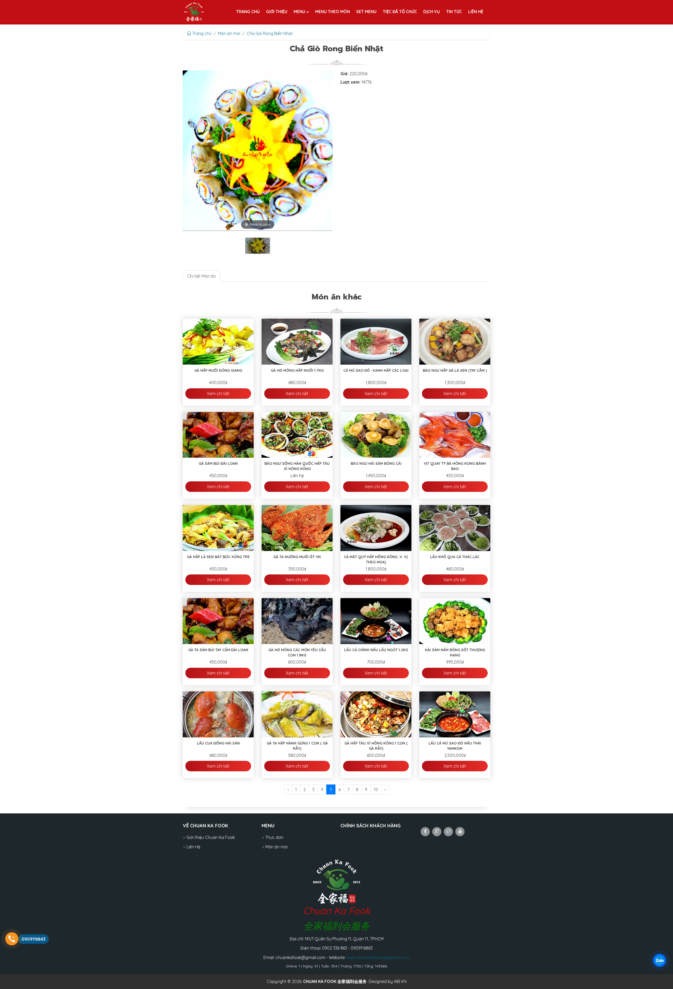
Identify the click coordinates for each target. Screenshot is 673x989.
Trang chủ (201, 33)
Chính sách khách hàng (370, 826)
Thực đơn (273, 837)
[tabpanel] (257, 246)
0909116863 (33, 939)
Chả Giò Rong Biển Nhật (270, 33)
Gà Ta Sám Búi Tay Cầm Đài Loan (218, 650)
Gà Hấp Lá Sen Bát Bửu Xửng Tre (218, 556)
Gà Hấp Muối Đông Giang (218, 370)
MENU (268, 826)
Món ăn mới (229, 33)
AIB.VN (400, 981)
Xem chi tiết (218, 393)
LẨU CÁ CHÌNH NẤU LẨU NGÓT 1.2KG (376, 650)
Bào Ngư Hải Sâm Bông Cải (376, 463)
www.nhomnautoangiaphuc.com (378, 957)
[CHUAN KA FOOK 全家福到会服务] (194, 12)
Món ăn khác (336, 297)
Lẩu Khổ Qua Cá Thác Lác (455, 556)
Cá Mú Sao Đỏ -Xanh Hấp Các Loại (376, 370)
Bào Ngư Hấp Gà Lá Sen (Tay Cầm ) (455, 370)
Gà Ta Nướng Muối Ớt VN (297, 556)
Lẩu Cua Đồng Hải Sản (218, 743)
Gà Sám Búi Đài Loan (218, 463)
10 (376, 789)
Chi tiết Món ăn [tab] (201, 276)
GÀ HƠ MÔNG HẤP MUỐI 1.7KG (297, 370)
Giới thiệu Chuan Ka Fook (210, 837)
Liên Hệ (192, 846)
